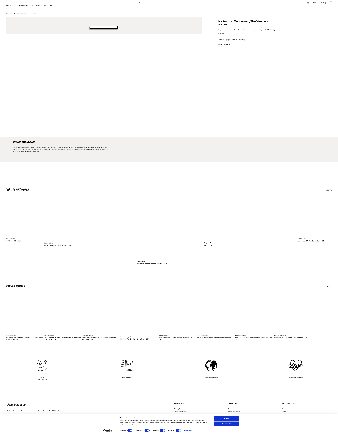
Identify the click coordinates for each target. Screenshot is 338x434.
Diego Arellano (225, 24)
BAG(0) (323, 3)
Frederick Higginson (280, 335)
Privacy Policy (178, 409)
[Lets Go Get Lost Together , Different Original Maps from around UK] (24, 320)
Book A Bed (231, 409)
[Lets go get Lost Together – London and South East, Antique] (100, 321)
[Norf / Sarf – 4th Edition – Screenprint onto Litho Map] (253, 322)
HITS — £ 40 (208, 245)
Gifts (32, 5)
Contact (284, 409)
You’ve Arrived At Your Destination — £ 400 (311, 241)
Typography (9, 13)
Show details (188, 430)
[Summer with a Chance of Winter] (89, 198)
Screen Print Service (234, 411)
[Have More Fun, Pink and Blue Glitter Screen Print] (177, 324)
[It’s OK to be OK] (24, 232)
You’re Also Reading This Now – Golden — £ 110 (152, 263)
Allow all (226, 418)
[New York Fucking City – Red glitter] (139, 333)
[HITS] (250, 198)
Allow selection (227, 423)
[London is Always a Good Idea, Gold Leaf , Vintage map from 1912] (62, 320)
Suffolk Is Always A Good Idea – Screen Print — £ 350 (214, 337)
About (51, 5)
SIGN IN (315, 3)
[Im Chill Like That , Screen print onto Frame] (292, 322)
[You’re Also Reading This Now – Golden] (170, 198)
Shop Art (8, 5)
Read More (221, 33)
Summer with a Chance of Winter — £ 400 (57, 245)
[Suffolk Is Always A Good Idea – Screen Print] (215, 320)
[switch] (147, 430)
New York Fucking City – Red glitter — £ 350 (135, 339)
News (44, 5)
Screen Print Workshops (21, 5)
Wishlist (331, 2)
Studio (38, 5)
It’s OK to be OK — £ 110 (13, 241)
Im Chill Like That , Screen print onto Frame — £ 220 (290, 337)
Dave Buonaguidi (11, 335)
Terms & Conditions (180, 411)
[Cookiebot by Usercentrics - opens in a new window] (108, 430)
